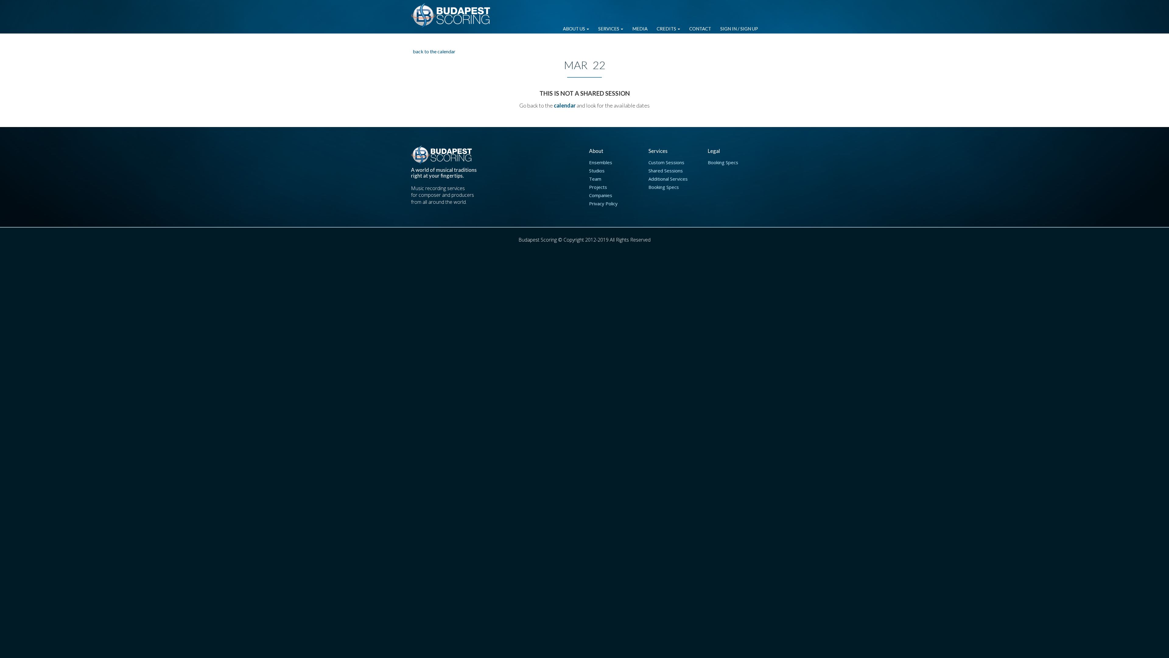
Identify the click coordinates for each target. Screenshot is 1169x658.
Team (595, 179)
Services (609, 28)
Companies (600, 195)
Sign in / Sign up (739, 28)
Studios (597, 171)
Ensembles (600, 162)
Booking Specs (663, 187)
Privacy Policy (603, 203)
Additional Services (668, 179)
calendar (565, 105)
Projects (598, 187)
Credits (667, 28)
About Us (574, 28)
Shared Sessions (665, 171)
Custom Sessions (666, 162)
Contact (700, 28)
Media (640, 28)
